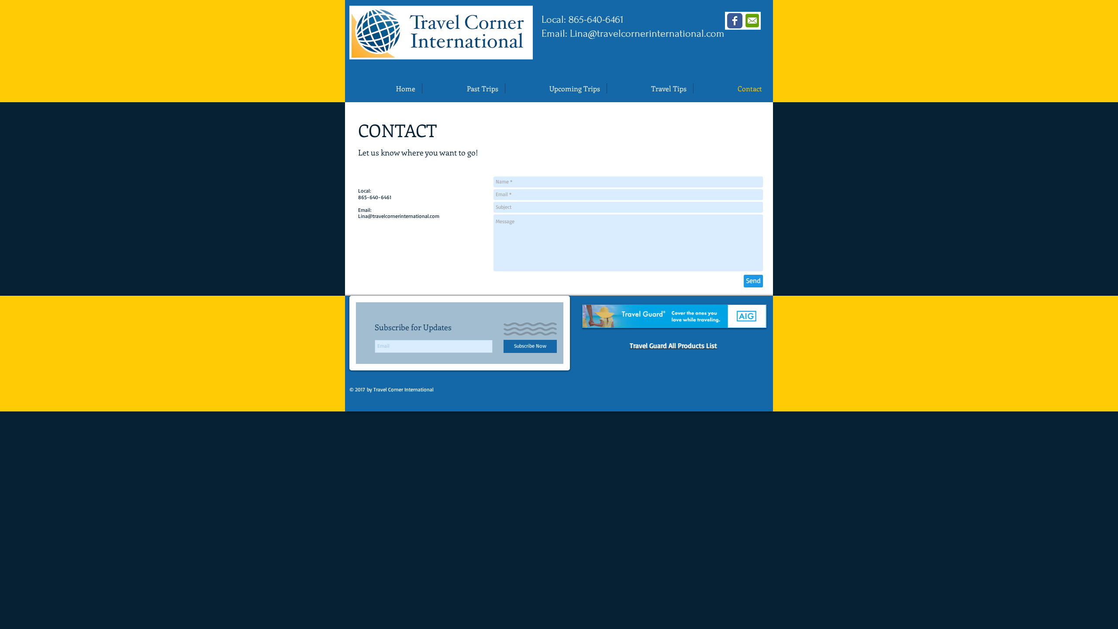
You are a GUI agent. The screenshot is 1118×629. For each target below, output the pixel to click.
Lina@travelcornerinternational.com (647, 33)
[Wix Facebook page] (734, 20)
